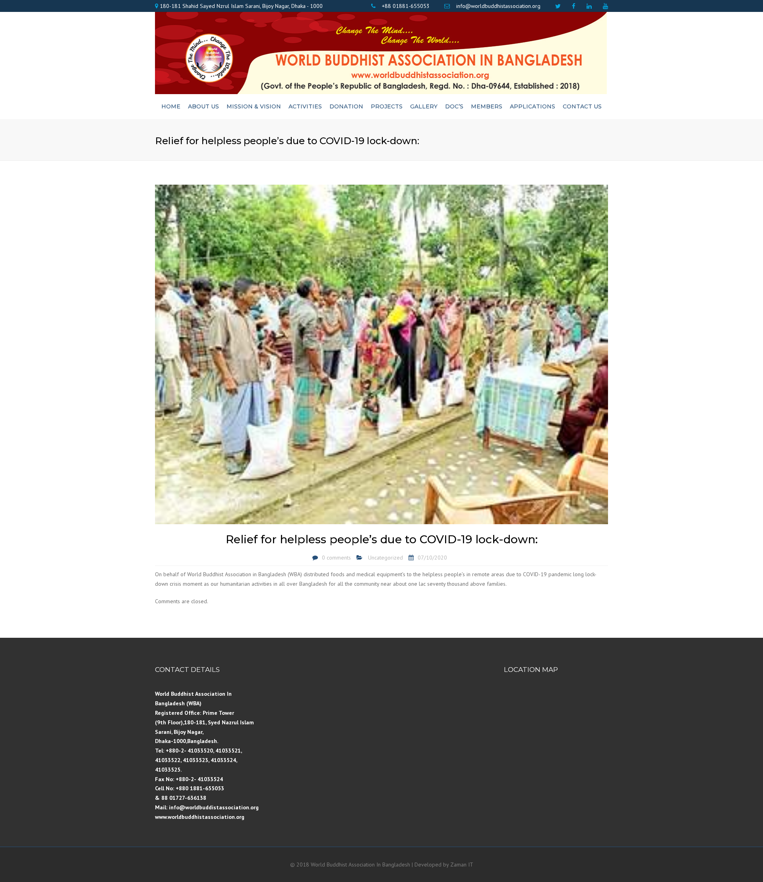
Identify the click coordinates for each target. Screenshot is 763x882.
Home (170, 106)
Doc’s (454, 106)
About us (203, 106)
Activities (305, 106)
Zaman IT (461, 864)
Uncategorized (385, 557)
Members (486, 106)
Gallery (424, 106)
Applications (532, 106)
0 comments (336, 557)
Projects (387, 106)
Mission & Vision (254, 106)
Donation (346, 106)
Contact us (582, 106)
